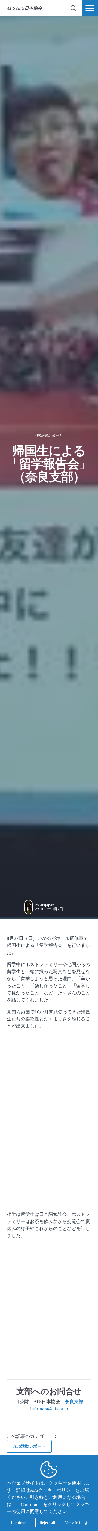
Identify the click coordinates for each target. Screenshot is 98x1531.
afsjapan (47, 905)
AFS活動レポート (48, 436)
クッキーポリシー (56, 1490)
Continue (18, 1523)
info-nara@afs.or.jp (49, 1408)
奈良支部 (74, 1401)
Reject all (47, 1523)
